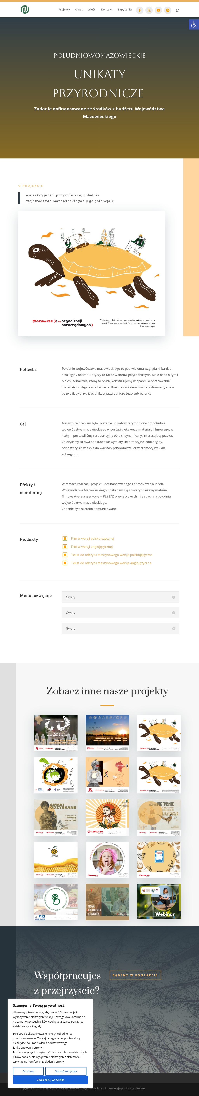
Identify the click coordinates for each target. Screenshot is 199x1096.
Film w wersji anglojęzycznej (92, 547)
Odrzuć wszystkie (66, 1071)
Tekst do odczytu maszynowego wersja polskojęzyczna (112, 555)
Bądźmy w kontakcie (135, 975)
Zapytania (125, 9)
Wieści (92, 9)
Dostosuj (28, 1071)
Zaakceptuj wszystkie (50, 1080)
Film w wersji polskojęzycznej (92, 538)
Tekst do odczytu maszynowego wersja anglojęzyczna (111, 563)
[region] (50, 1043)
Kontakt (107, 9)
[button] (194, 24)
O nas (79, 9)
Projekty (64, 9)
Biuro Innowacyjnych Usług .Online (121, 1088)
